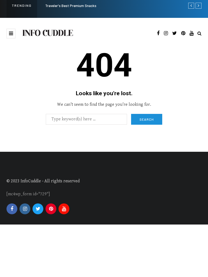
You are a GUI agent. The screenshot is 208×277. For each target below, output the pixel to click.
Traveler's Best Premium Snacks (70, 6)
